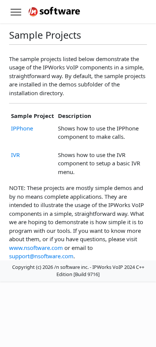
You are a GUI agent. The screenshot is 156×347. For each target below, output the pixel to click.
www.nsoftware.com (36, 247)
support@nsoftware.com (41, 256)
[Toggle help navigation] (16, 12)
